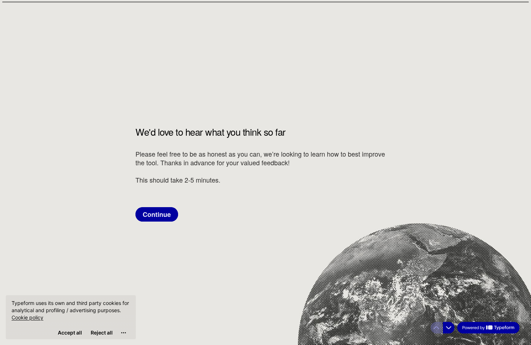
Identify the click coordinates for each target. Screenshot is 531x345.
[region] (71, 317)
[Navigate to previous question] (436, 327)
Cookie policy (27, 317)
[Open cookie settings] (123, 332)
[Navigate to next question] (448, 327)
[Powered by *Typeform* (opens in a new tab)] (488, 327)
